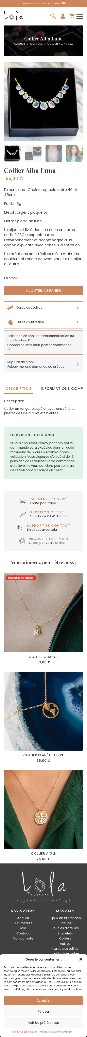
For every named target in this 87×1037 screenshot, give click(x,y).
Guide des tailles (65, 949)
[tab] (18, 388)
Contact (23, 933)
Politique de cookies (25, 1032)
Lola (23, 928)
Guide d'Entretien (65, 954)
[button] (81, 959)
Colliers (36, 44)
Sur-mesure (23, 923)
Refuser (43, 1011)
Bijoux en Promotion (65, 918)
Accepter (44, 1000)
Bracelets (65, 933)
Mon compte (23, 938)
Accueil (19, 44)
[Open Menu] (79, 16)
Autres (65, 944)
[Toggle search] (53, 16)
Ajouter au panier (43, 290)
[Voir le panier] (71, 16)
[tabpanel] (43, 407)
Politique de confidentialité (55, 1032)
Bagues (65, 923)
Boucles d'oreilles (65, 928)
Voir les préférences (43, 1023)
